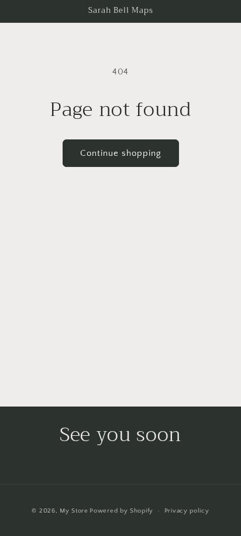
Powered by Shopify (121, 510)
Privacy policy (186, 510)
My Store (74, 510)
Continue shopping (120, 153)
